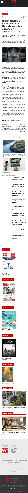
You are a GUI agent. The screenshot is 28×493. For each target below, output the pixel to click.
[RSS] (20, 5)
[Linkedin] (14, 5)
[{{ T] (14, 17)
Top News (5, 14)
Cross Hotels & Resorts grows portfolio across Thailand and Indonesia (18, 186)
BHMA (8, 120)
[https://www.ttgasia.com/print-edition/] (9, 262)
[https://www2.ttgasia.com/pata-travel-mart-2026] (9, 292)
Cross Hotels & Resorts (15, 120)
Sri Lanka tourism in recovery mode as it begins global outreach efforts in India (20, 129)
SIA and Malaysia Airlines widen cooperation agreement (8, 128)
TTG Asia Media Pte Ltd (13, 491)
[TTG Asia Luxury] (9, 348)
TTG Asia (5, 31)
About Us (6, 468)
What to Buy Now (7, 413)
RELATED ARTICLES (8, 175)
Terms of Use (20, 470)
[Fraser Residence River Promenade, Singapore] (14, 398)
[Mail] (17, 5)
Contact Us (13, 468)
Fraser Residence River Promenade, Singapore (13, 407)
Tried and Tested (7, 388)
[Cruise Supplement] (9, 319)
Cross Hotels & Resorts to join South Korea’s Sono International (18, 193)
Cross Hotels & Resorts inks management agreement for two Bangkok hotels (19, 222)
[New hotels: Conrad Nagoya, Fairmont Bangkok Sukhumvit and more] (14, 424)
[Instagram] (11, 5)
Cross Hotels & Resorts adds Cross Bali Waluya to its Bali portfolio (18, 208)
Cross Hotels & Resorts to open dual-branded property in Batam (19, 200)
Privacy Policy (11, 470)
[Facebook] (8, 5)
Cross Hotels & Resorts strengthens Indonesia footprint (18, 215)
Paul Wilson (13, 113)
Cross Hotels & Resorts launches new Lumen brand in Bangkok (19, 236)
